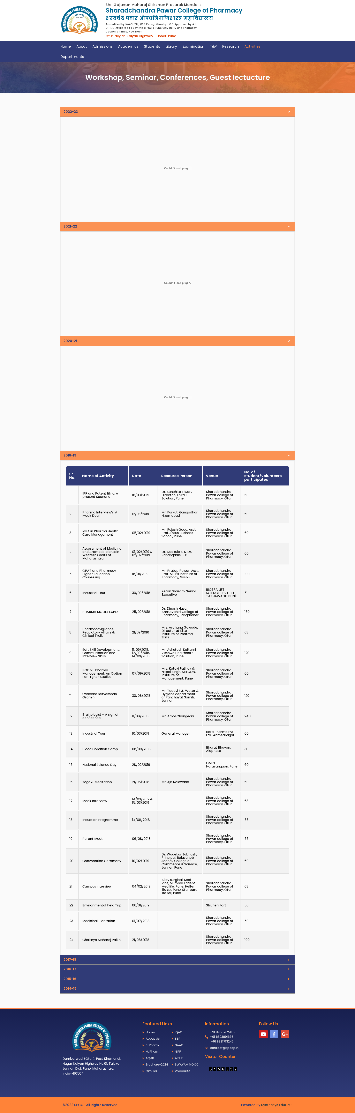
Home (65, 46)
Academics (128, 46)
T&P (213, 46)
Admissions (102, 46)
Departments (72, 56)
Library (171, 46)
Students (152, 46)
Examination (193, 46)
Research (230, 46)
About (81, 46)
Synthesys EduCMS (277, 1105)
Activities (252, 46)
